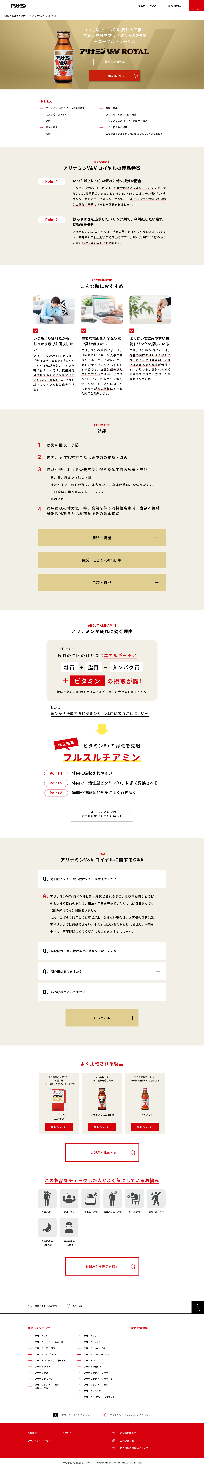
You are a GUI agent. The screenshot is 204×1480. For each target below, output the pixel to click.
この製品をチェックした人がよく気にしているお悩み (134, 133)
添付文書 (77, 1305)
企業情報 (32, 1433)
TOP (197, 1310)
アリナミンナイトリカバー (97, 1372)
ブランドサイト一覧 (38, 1440)
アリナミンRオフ (92, 1391)
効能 (48, 121)
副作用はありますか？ (66, 971)
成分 (48, 133)
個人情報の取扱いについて (134, 1448)
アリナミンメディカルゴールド (50, 1360)
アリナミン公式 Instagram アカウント (130, 1415)
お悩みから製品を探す (102, 1266)
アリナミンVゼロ (92, 1342)
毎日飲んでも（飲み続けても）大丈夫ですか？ (84, 879)
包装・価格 (112, 108)
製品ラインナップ (147, 5)
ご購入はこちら (115, 76)
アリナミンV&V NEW (94, 1348)
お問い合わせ (127, 1440)
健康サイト (67, 1433)
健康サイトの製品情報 (46, 1305)
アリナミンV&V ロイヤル (96, 1354)
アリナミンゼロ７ (92, 1366)
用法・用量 (52, 127)
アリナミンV (90, 1336)
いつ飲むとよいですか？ (68, 992)
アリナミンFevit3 (44, 1378)
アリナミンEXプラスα (45, 1354)
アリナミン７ (90, 1360)
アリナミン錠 (41, 1372)
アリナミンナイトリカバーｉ (98, 1378)
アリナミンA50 (42, 1366)
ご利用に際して (128, 1433)
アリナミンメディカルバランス (99, 1397)
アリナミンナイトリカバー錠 (49, 1342)
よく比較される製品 (116, 127)
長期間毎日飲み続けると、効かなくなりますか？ (85, 951)
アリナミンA (41, 1336)
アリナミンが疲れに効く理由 (121, 114)
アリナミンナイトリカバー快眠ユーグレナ (48, 1386)
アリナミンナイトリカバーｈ (98, 1385)
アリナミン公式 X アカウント (77, 1415)
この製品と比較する (102, 1152)
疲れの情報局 (175, 5)
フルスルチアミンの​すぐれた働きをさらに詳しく (102, 814)
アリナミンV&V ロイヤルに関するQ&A (127, 121)
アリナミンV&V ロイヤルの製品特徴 (65, 108)
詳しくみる (58, 1127)
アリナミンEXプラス (45, 1348)
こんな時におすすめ (56, 114)
